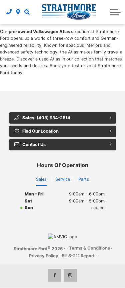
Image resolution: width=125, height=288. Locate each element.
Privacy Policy (43, 255)
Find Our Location (40, 131)
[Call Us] (9, 12)
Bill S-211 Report (78, 255)
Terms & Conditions (89, 248)
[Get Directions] (18, 12)
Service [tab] (62, 179)
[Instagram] (70, 275)
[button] (27, 12)
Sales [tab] (41, 179)
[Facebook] (54, 275)
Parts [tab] (83, 179)
